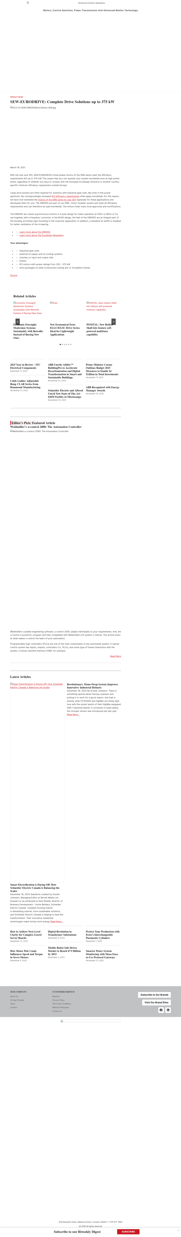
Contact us (57, 1011)
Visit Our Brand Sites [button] (156, 1002)
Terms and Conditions (61, 1004)
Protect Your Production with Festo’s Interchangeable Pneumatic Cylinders (103, 935)
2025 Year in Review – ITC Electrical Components (25, 366)
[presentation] (29, 311)
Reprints (55, 996)
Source (13, 275)
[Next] (113, 322)
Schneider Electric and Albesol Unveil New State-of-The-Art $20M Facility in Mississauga (65, 393)
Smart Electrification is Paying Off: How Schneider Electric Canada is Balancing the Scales (34, 888)
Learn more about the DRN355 (34, 232)
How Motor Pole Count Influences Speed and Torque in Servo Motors (26, 954)
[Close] (178, 1230)
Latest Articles (20, 676)
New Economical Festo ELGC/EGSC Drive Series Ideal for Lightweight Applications (65, 329)
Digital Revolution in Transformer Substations (62, 933)
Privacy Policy (58, 1000)
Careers (13, 1007)
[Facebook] (161, 1010)
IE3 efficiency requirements (65, 196)
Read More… (56, 921)
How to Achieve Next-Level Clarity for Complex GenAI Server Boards (26, 935)
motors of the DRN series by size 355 (57, 199)
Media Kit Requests (60, 1007)
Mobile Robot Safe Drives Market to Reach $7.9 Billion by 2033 (64, 951)
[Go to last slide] (18, 322)
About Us (14, 996)
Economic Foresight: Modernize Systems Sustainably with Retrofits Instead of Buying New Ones (28, 331)
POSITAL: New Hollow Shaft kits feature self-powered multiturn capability (100, 329)
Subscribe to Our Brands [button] (154, 994)
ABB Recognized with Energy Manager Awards (102, 389)
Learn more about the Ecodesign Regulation (41, 235)
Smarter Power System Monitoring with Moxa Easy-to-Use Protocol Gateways (102, 954)
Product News (16, 97)
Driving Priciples (17, 1000)
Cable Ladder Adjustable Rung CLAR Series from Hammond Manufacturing (25, 384)
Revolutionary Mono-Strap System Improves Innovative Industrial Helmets (92, 686)
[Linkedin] (168, 1010)
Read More (115, 656)
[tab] (60, 344)
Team (12, 1004)
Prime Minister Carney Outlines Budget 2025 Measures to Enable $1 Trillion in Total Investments (102, 369)
